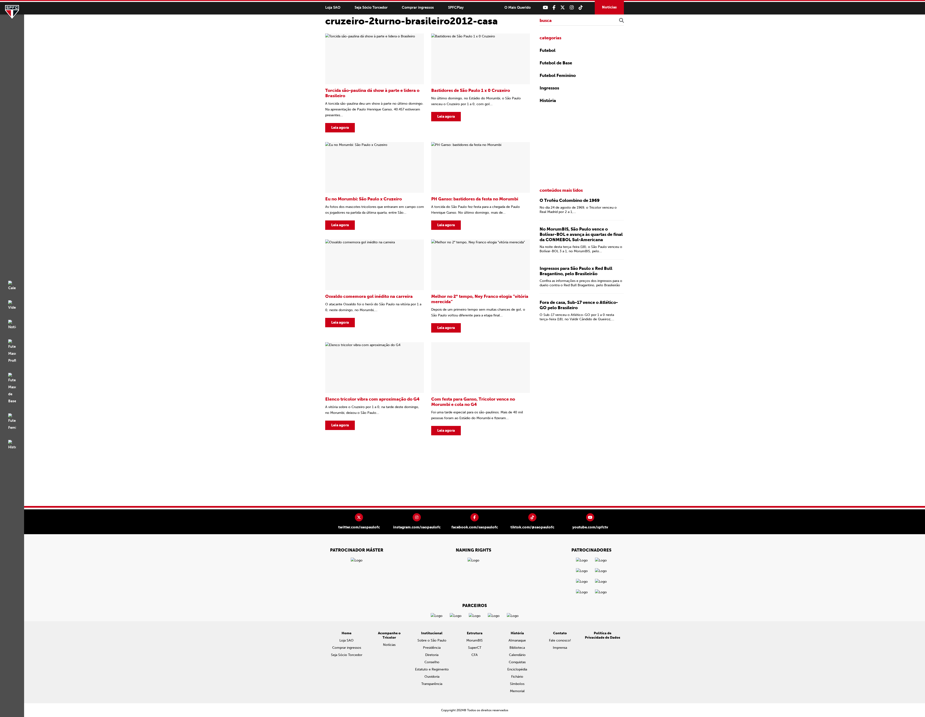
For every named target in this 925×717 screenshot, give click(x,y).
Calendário (517, 655)
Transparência (431, 684)
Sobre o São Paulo (431, 640)
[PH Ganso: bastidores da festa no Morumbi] (480, 186)
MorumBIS (474, 640)
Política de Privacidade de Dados (602, 635)
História (548, 100)
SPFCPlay (456, 7)
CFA (474, 655)
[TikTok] (581, 7)
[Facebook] (554, 7)
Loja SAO (332, 7)
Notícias (609, 7)
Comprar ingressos (418, 7)
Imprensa (560, 648)
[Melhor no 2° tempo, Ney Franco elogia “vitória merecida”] (480, 286)
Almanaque (517, 640)
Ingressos (549, 88)
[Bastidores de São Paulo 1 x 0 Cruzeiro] (480, 83)
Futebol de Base (556, 63)
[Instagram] (572, 7)
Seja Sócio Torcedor (371, 7)
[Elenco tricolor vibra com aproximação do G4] (374, 388)
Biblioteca (517, 648)
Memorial (517, 691)
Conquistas (517, 662)
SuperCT (474, 648)
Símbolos (517, 684)
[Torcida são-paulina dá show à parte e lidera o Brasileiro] (374, 83)
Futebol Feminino (558, 75)
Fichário (517, 677)
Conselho (431, 662)
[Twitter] (562, 7)
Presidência (432, 648)
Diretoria (431, 655)
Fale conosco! (560, 640)
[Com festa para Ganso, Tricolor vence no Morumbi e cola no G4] (480, 388)
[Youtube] (545, 7)
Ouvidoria (431, 677)
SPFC (12, 12)
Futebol (547, 50)
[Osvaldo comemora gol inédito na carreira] (374, 286)
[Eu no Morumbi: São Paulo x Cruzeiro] (374, 186)
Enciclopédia (517, 669)
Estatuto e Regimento (432, 669)
